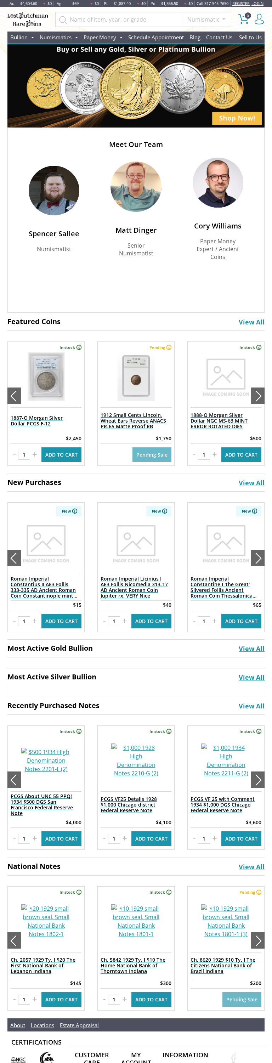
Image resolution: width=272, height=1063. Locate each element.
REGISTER (241, 3)
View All (252, 322)
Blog (194, 37)
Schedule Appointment (156, 37)
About (17, 1025)
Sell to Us (250, 37)
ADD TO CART (61, 454)
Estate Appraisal (79, 1025)
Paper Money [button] (100, 37)
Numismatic (204, 19)
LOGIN (257, 3)
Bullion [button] (19, 37)
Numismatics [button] (56, 37)
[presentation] (14, 396)
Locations (42, 1025)
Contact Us (219, 37)
